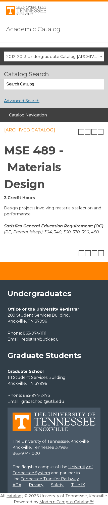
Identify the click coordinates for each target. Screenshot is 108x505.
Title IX (78, 485)
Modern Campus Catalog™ (66, 502)
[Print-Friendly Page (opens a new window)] (94, 132)
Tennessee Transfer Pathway (50, 479)
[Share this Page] (87, 132)
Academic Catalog (33, 29)
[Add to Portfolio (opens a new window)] (81, 132)
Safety (57, 485)
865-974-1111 (34, 333)
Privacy (36, 485)
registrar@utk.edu (40, 339)
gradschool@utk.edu (42, 401)
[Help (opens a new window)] (100, 132)
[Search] (98, 84)
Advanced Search (21, 100)
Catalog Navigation (28, 115)
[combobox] (54, 56)
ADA (17, 485)
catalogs (15, 496)
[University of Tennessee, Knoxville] (26, 13)
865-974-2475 (36, 395)
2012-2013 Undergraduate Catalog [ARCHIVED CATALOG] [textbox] (55, 56)
